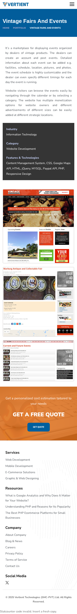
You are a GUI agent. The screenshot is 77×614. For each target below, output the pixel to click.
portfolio (19, 27)
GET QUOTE (38, 427)
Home (6, 27)
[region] (38, 585)
